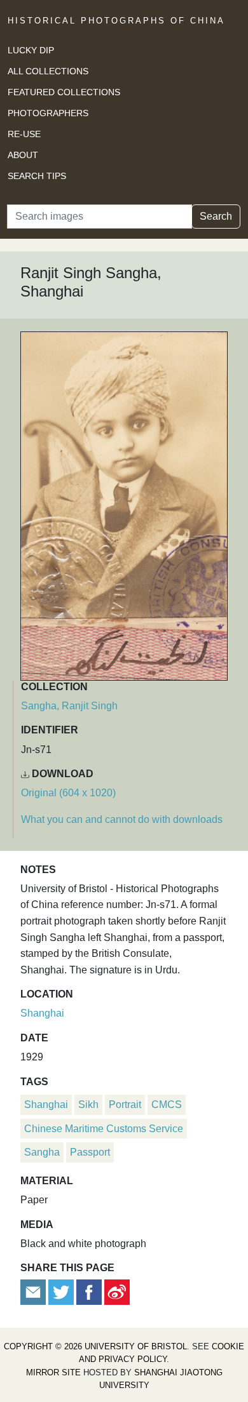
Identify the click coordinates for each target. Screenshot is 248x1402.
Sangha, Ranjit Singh (69, 705)
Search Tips (37, 176)
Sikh (88, 1104)
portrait (125, 1104)
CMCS (166, 1104)
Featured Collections (64, 92)
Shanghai (42, 1013)
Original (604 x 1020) (68, 792)
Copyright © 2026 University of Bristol (95, 1346)
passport (90, 1152)
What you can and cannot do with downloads (122, 819)
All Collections (48, 71)
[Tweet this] (62, 1291)
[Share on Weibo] (117, 1291)
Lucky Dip (31, 50)
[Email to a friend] (34, 1291)
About (23, 155)
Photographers (48, 113)
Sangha (42, 1152)
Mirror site (53, 1372)
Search (216, 216)
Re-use (24, 134)
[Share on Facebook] (89, 1291)
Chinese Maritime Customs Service (103, 1128)
